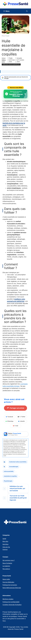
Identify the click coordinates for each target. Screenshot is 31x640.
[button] (26, 11)
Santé (4, 538)
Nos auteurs (6, 569)
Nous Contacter (7, 563)
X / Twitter (22, 416)
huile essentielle (8, 471)
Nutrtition (5, 544)
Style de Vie (6, 547)
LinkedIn (22, 421)
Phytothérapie (8, 481)
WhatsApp (10, 421)
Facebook (10, 416)
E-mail (16, 425)
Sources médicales (8, 582)
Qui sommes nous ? (9, 560)
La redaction (6, 566)
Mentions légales (8, 599)
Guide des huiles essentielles (11, 64)
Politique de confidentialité (11, 602)
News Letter (6, 579)
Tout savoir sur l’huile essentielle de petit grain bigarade (18, 498)
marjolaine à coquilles (10, 476)
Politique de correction (10, 585)
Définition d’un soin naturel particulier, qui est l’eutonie (17, 488)
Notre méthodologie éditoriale (12, 588)
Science (5, 549)
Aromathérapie (13, 466)
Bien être (5, 541)
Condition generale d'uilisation (12, 604)
